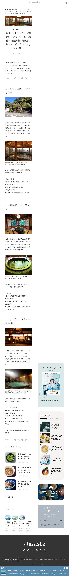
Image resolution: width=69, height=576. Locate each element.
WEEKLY (51, 418)
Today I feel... (7, 568)
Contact (19, 560)
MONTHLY (58, 418)
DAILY (43, 418)
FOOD (12, 9)
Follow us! (51, 496)
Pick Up (9, 509)
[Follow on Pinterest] (36, 550)
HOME (7, 9)
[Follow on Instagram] (24, 550)
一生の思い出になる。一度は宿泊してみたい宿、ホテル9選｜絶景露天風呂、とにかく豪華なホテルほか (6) (35, 570)
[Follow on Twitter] (32, 550)
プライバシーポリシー (56, 524)
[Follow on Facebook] (28, 550)
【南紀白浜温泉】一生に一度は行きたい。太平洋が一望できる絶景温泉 (35, 573)
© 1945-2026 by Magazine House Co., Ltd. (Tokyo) (34, 564)
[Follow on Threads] (45, 550)
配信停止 (60, 520)
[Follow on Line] (41, 550)
